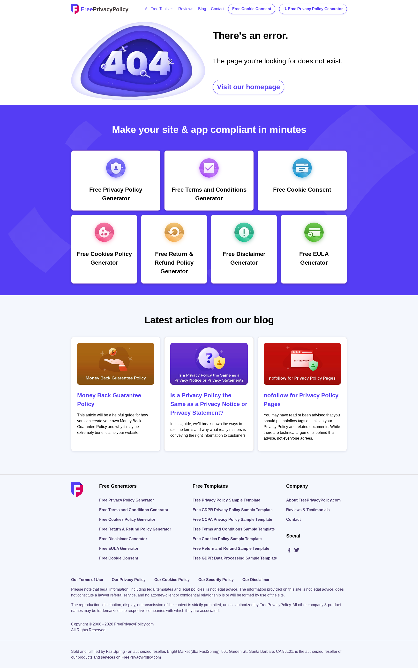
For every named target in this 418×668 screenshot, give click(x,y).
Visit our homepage (248, 87)
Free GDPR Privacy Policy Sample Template (233, 510)
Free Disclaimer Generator (123, 539)
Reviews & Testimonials (308, 510)
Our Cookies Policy (172, 580)
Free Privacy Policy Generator (315, 9)
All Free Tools (157, 9)
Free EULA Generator (118, 548)
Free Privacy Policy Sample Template (226, 500)
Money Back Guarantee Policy (109, 399)
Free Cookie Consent (251, 9)
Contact (217, 9)
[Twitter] (296, 550)
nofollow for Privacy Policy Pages (301, 399)
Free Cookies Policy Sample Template (227, 539)
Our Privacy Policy (129, 580)
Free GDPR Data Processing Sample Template (235, 558)
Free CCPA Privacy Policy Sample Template (232, 519)
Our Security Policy (216, 580)
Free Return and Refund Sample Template (231, 548)
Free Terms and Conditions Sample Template (234, 529)
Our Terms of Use (87, 580)
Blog (202, 9)
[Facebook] (290, 550)
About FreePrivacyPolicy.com (313, 500)
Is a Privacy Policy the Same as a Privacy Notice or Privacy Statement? (208, 404)
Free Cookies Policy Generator (127, 519)
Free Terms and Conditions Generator (133, 510)
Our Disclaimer (255, 580)
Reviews (185, 9)
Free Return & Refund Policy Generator (135, 529)
